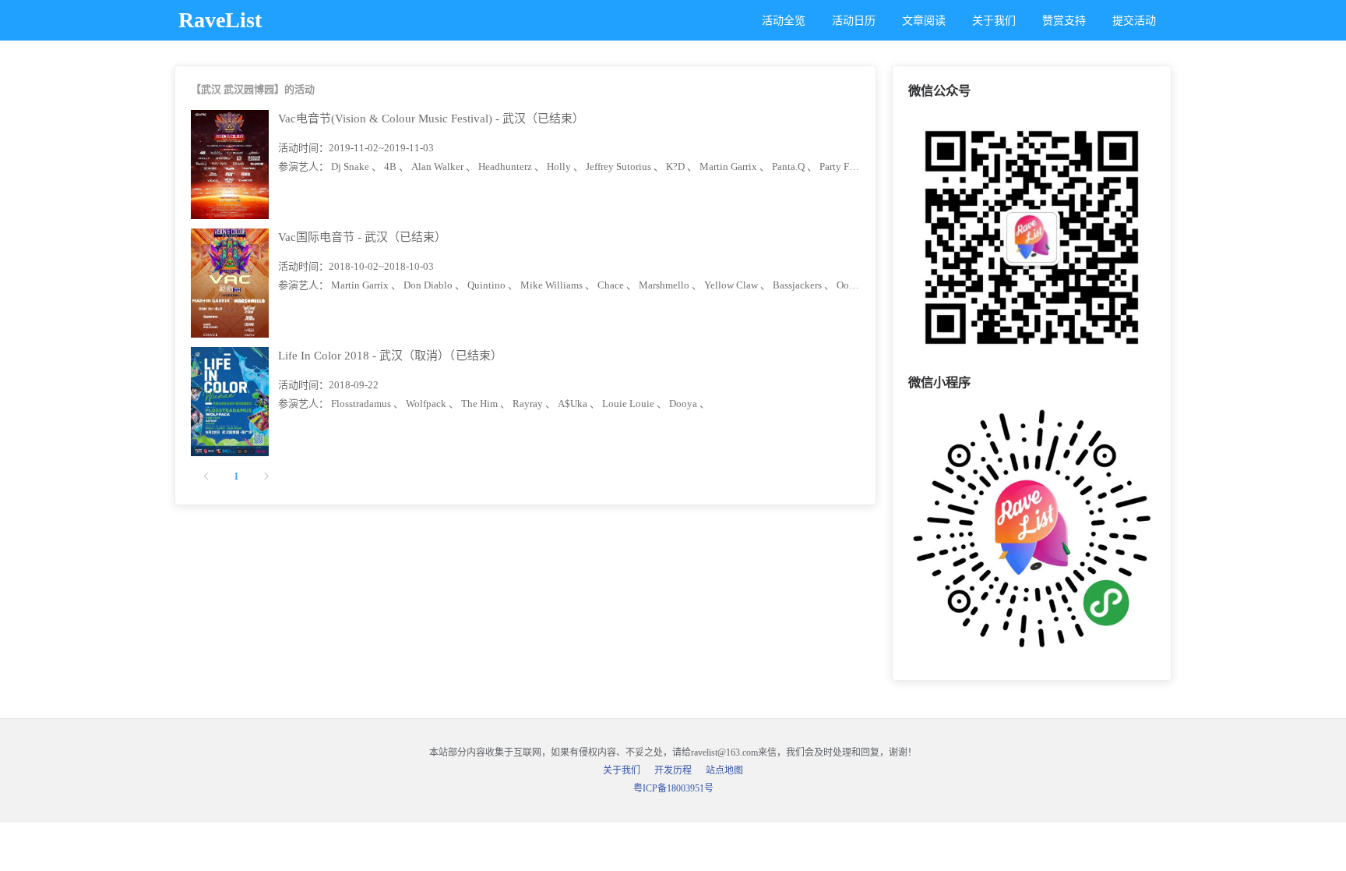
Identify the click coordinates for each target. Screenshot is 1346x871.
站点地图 (724, 770)
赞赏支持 (1064, 21)
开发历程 (673, 770)
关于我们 (994, 21)
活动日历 (854, 21)
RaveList (220, 20)
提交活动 (1134, 21)
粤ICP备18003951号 (673, 788)
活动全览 (783, 21)
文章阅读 (924, 21)
